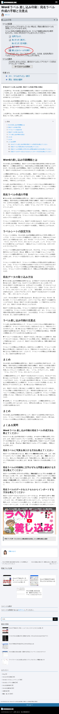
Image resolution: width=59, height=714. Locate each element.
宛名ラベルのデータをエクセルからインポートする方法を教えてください (31, 151)
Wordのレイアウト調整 (8, 682)
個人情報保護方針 (25, 712)
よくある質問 (12, 142)
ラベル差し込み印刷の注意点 (16, 134)
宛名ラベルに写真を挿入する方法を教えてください (25, 147)
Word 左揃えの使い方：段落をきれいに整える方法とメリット (44, 563)
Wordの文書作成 (6, 688)
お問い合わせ (17, 712)
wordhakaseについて (6, 712)
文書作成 (4, 691)
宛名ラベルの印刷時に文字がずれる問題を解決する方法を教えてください (31, 149)
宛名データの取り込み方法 (15, 132)
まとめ (10, 137)
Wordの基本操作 (6, 685)
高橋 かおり (7, 14)
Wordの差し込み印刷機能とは (16, 125)
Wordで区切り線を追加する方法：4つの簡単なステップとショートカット (15, 563)
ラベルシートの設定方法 (15, 130)
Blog (3, 674)
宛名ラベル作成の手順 (14, 127)
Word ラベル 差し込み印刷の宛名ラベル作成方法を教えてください (29, 144)
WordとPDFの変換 (7, 677)
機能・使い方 (5, 694)
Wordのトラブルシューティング (10, 680)
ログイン (21, 610)
